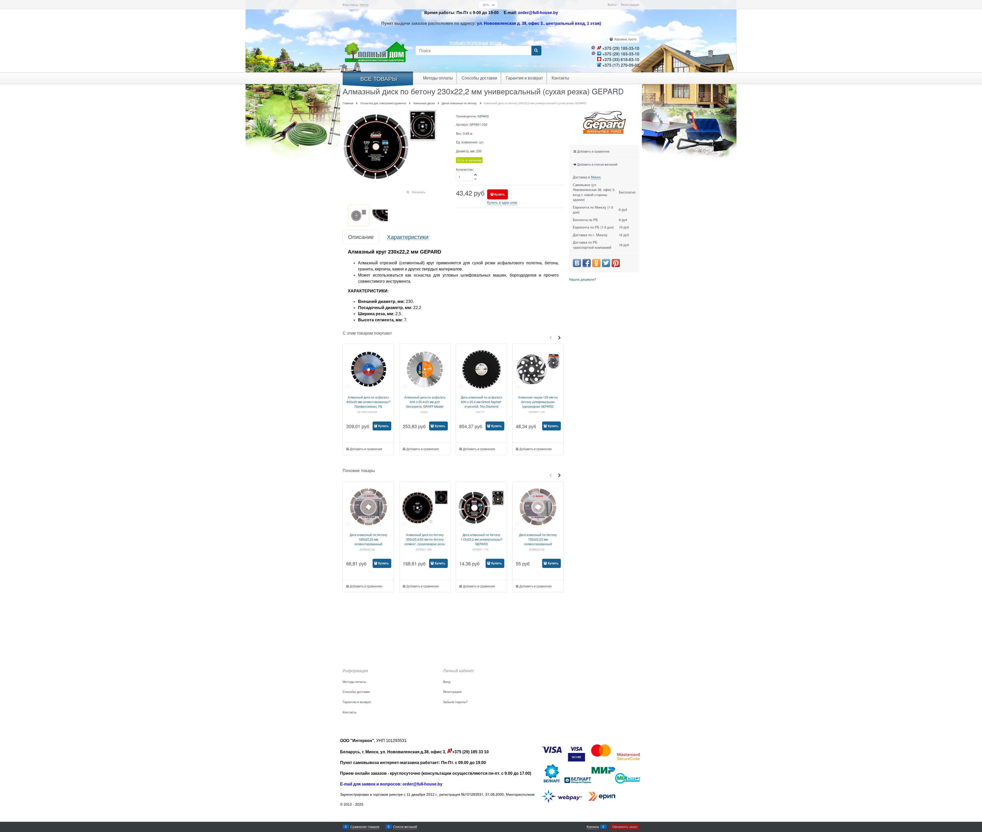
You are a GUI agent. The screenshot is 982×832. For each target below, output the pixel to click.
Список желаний (405, 826)
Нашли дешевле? (582, 279)
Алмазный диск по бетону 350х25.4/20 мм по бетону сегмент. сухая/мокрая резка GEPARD (425, 541)
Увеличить (418, 192)
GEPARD (483, 116)
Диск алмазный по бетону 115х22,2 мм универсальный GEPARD (481, 539)
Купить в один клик (502, 202)
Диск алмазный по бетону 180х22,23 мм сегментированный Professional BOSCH (368, 541)
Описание (361, 237)
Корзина (593, 826)
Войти (612, 4)
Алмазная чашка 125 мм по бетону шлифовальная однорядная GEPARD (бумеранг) (538, 404)
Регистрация (630, 4)
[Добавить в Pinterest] (616, 263)
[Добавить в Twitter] (606, 263)
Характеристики (407, 237)
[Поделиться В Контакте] (577, 263)
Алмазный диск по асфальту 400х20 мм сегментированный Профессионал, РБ (368, 401)
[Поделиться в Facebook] (587, 263)
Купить (499, 194)
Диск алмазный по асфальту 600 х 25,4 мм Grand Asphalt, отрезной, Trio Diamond (481, 401)
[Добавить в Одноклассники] (596, 263)
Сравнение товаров (364, 826)
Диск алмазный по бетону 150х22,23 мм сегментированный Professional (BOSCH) (538, 541)
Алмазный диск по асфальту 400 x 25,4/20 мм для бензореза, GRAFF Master (424, 401)
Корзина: (625, 39)
